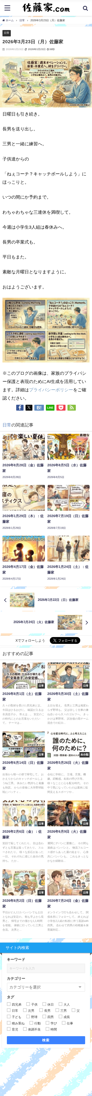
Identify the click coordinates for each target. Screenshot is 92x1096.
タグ (10, 997)
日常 (6, 32)
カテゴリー (16, 978)
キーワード (16, 959)
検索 (46, 1040)
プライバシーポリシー (51, 390)
